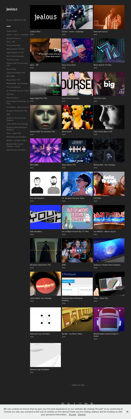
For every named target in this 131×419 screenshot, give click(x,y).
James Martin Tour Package (17, 124)
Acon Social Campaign (15, 56)
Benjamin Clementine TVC (17, 110)
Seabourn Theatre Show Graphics (16, 119)
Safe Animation (12, 97)
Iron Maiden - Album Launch (18, 107)
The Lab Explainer (14, 87)
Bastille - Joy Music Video (17, 140)
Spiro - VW (11, 41)
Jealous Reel (12, 31)
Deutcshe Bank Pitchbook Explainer (17, 128)
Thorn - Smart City (14, 133)
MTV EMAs (11, 76)
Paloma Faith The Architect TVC (17, 64)
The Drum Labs (13, 59)
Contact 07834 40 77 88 (16, 20)
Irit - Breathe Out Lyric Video (18, 90)
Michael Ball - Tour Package (17, 83)
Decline (82, 414)
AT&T (8, 114)
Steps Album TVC (13, 80)
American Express (14, 38)
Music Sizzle (11, 69)
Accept (72, 414)
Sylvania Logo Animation (16, 150)
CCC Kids (10, 94)
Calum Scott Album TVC (16, 72)
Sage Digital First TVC (15, 52)
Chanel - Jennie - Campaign (17, 34)
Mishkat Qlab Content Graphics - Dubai (15, 145)
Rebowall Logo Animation (16, 137)
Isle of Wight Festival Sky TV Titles (18, 102)
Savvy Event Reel (13, 45)
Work (9, 26)
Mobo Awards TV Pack (15, 49)
